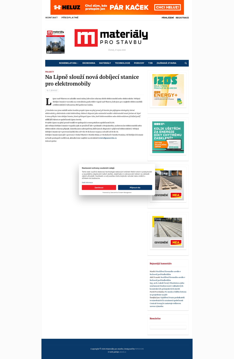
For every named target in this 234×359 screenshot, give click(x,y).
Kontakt (52, 17)
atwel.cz (122, 352)
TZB (150, 63)
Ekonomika (89, 63)
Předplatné (70, 17)
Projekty (49, 72)
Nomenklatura (68, 63)
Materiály (105, 63)
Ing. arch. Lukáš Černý (159, 283)
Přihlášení (168, 18)
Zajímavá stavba (166, 63)
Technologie (122, 63)
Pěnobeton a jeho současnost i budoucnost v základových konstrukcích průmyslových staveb (167, 286)
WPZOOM (139, 349)
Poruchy (139, 63)
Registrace (182, 18)
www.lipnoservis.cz (108, 138)
